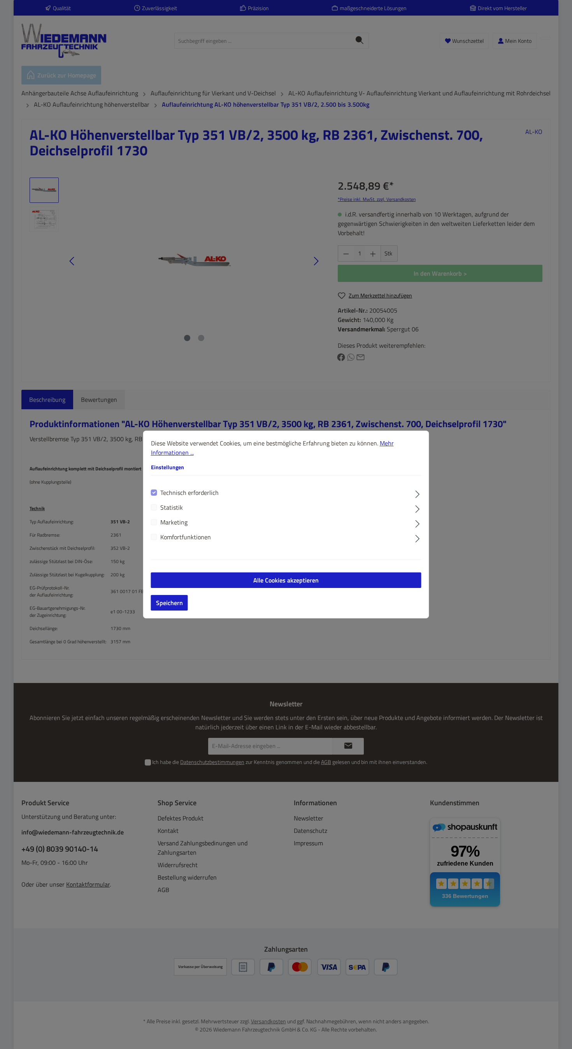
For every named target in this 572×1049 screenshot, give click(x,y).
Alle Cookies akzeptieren (286, 580)
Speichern (169, 602)
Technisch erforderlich (189, 492)
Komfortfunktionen (185, 537)
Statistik (171, 507)
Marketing (174, 522)
